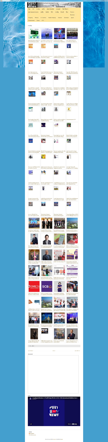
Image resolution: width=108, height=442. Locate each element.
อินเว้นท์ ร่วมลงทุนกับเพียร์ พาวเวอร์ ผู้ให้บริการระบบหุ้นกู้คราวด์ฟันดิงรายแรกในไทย (47, 326)
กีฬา (52, 12)
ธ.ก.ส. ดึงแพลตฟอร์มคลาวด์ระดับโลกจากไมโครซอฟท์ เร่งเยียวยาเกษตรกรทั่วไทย (59, 247)
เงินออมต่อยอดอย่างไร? (71, 119)
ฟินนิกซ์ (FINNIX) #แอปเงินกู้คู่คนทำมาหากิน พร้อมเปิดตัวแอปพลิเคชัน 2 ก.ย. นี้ (34, 152)
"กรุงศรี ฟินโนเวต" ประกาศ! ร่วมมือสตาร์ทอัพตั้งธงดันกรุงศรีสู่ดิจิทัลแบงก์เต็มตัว (59, 184)
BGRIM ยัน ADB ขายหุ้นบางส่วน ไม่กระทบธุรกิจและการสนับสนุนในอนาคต (72, 231)
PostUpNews (32, 433)
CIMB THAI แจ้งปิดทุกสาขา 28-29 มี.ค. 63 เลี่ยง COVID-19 (33, 294)
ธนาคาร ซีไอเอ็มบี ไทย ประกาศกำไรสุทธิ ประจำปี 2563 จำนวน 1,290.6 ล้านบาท (34, 215)
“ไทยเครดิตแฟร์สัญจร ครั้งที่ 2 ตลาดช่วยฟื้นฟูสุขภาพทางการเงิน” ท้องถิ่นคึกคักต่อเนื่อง (72, 215)
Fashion (60, 17)
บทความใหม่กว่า (30, 350)
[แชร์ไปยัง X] (31, 346)
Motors (36, 17)
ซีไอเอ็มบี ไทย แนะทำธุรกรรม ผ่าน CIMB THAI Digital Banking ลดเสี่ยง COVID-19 (72, 294)
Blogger (61, 439)
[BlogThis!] (30, 346)
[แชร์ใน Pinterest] (33, 346)
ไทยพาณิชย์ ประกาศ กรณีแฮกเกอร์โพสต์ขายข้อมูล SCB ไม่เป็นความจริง (59, 136)
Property (30, 17)
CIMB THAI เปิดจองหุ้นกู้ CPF (59, 261)
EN (33, 9)
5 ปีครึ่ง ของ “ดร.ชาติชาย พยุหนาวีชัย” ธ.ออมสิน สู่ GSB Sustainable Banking (34, 263)
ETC (43, 20)
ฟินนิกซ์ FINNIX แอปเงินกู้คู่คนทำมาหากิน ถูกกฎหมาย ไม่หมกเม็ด (71, 136)
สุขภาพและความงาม (33, 12)
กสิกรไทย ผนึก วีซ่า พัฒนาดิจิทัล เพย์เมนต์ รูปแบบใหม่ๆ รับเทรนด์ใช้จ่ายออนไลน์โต (72, 152)
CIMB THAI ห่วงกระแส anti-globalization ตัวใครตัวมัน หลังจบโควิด (59, 279)
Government (31, 20)
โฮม (29, 9)
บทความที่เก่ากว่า (77, 350)
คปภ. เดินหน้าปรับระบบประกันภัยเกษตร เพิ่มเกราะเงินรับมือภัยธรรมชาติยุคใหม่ (72, 42)
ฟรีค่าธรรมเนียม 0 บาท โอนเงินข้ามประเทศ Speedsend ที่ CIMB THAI (72, 247)
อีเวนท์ (62, 12)
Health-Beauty (52, 17)
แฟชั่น (42, 12)
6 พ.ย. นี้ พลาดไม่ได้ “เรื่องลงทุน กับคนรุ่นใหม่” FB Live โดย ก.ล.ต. (34, 136)
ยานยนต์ (58, 9)
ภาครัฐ (56, 12)
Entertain (66, 17)
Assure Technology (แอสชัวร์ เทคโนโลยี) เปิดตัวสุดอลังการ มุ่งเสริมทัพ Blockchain (34, 105)
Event (38, 20)
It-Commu (43, 17)
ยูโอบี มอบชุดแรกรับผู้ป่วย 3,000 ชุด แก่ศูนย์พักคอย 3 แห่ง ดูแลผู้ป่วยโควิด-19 (59, 105)
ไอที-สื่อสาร (65, 9)
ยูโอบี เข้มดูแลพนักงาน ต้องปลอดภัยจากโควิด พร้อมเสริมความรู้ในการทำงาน (47, 279)
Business (72, 15)
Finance (72, 12)
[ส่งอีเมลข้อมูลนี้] (29, 346)
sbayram (54, 439)
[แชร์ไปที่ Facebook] (32, 346)
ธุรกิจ (43, 9)
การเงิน (38, 9)
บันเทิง (47, 12)
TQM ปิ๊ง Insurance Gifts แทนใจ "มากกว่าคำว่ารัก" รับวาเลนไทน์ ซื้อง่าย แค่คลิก (59, 326)
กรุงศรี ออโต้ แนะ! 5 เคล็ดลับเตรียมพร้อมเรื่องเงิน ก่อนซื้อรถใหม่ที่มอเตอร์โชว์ (72, 105)
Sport (72, 17)
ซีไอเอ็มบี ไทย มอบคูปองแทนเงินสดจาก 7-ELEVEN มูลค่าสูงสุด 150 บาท (46, 152)
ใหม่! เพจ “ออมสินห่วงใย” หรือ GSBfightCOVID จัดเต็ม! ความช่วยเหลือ (59, 152)
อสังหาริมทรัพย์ (50, 9)
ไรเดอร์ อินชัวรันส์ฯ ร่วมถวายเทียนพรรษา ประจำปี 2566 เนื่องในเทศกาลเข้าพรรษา (47, 73)
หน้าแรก (54, 350)
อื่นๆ (67, 12)
